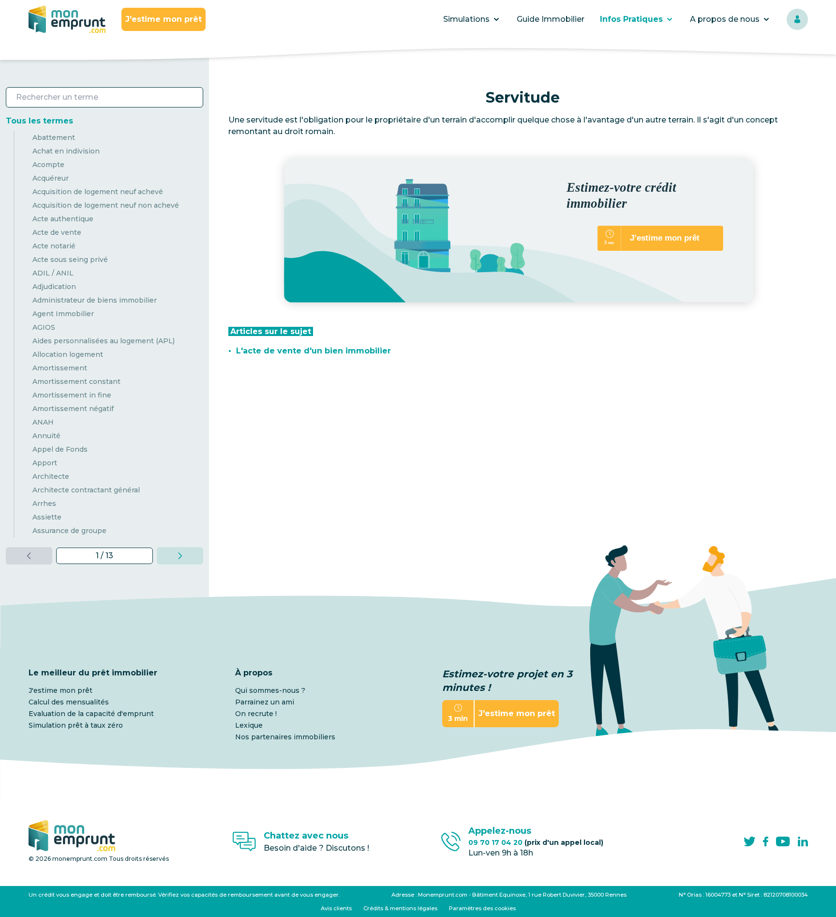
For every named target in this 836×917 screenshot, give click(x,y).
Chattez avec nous (306, 835)
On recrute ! (256, 713)
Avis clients (336, 908)
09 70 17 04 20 (535, 842)
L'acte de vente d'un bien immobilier (313, 350)
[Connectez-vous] (797, 19)
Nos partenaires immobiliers (285, 737)
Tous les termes (39, 120)
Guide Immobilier (550, 19)
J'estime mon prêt (163, 19)
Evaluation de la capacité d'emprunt (91, 713)
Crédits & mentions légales (400, 908)
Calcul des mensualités (69, 702)
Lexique (249, 725)
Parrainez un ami (264, 702)
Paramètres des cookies (482, 908)
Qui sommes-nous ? (270, 690)
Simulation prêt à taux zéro (76, 725)
